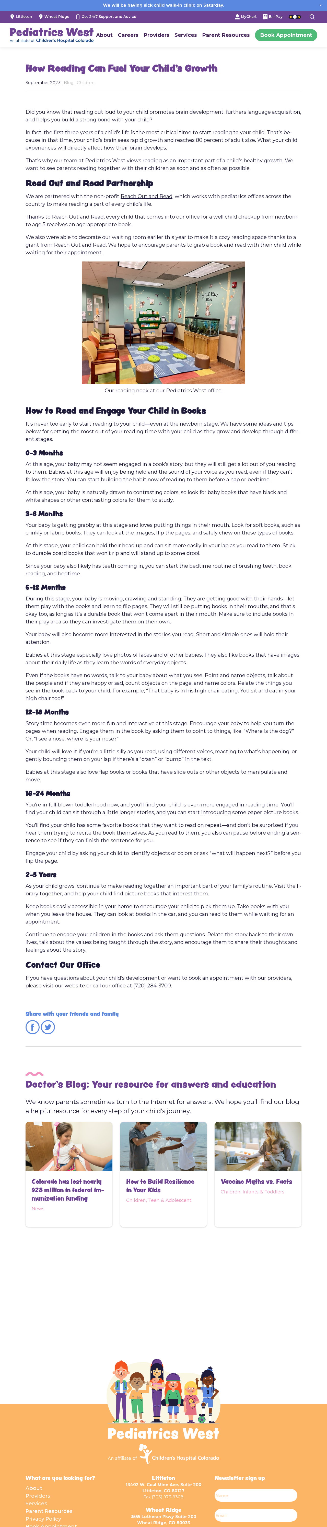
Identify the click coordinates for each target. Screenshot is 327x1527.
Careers (128, 35)
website (75, 986)
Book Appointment (286, 35)
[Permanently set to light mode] (291, 17)
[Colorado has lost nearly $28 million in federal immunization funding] (69, 1146)
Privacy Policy (43, 1519)
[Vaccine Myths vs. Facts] (258, 1146)
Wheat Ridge (56, 16)
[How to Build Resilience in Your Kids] (163, 1146)
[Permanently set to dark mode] (299, 17)
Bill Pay (275, 16)
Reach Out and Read (146, 196)
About (104, 35)
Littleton (23, 16)
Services (185, 35)
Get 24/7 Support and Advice (108, 16)
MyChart (248, 16)
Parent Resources (226, 35)
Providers (156, 35)
